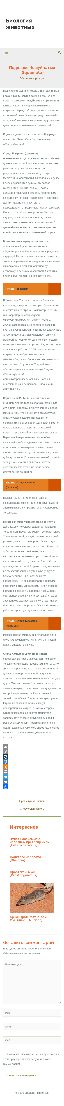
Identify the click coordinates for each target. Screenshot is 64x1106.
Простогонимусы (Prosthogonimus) (23, 873)
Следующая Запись (32, 808)
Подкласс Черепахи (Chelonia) (25, 858)
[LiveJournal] (32, 756)
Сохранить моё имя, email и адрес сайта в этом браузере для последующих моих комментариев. (31, 1058)
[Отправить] (32, 786)
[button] (59, 53)
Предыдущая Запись (32, 801)
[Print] (32, 771)
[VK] (32, 781)
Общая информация (32, 78)
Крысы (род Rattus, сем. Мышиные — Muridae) (28, 918)
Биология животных (20, 23)
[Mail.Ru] (32, 761)
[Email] (32, 746)
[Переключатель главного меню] (6, 52)
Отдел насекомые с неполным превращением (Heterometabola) (30, 842)
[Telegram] (32, 776)
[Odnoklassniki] (32, 766)
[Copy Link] (32, 751)
